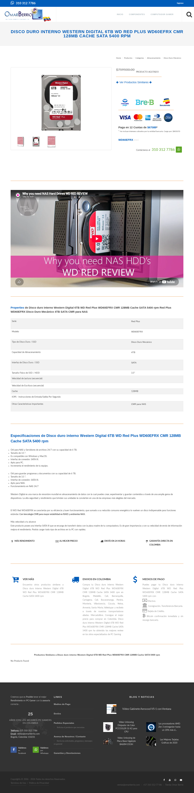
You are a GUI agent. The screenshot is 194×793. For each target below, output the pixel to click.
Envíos (57, 713)
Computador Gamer (162, 14)
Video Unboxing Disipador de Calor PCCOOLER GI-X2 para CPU (126, 727)
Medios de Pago (62, 704)
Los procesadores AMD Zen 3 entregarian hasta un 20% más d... (169, 727)
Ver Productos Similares (134, 82)
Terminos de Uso (18, 783)
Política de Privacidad (39, 783)
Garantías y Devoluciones (67, 753)
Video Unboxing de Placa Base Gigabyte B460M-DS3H (126, 741)
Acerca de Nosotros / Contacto (70, 736)
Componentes (137, 14)
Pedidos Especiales (64, 723)
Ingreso (180, 3)
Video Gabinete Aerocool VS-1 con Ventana (146, 709)
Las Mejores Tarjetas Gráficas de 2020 (169, 741)
